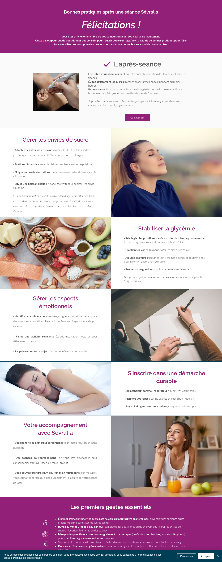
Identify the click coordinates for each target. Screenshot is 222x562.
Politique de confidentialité (27, 557)
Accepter (206, 556)
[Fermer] (218, 556)
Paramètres (186, 556)
